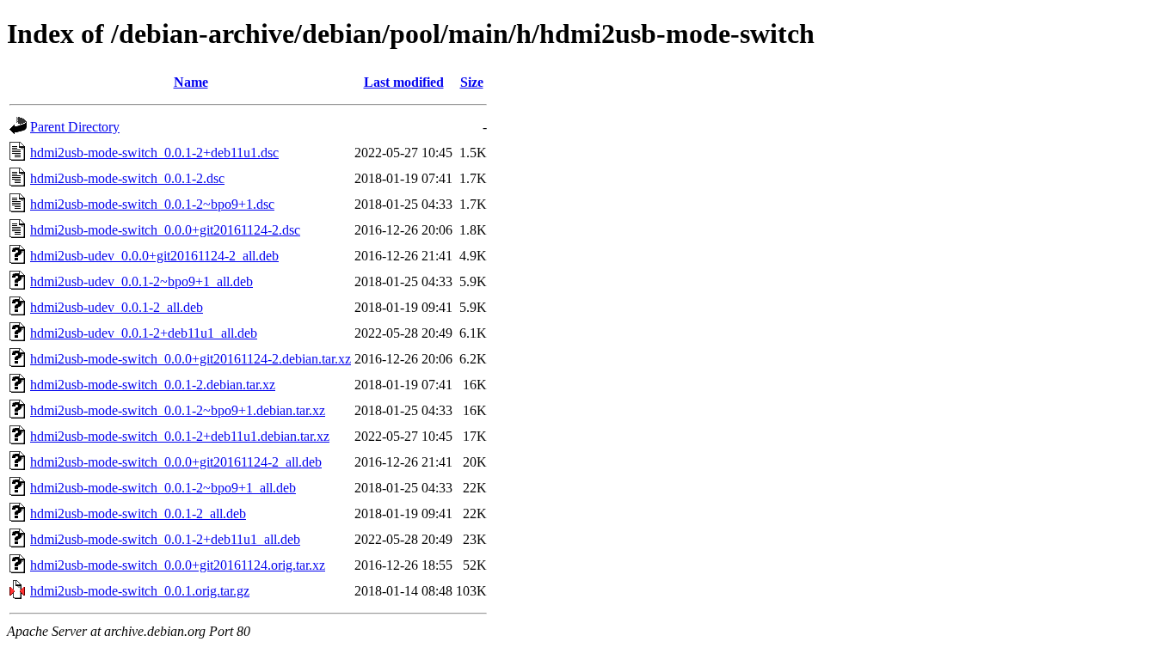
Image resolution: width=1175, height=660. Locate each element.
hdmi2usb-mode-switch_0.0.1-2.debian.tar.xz (152, 384)
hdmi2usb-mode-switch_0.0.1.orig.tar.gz (139, 591)
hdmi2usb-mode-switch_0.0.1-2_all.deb (138, 513)
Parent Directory (75, 126)
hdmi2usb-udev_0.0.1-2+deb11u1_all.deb (143, 333)
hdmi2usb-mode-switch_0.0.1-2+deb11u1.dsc (154, 152)
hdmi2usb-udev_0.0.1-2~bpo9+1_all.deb (141, 281)
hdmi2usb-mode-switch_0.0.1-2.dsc (127, 178)
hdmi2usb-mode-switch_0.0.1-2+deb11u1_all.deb (165, 539)
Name (191, 82)
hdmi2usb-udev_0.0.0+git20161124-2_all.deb (154, 255)
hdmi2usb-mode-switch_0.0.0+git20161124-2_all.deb (176, 462)
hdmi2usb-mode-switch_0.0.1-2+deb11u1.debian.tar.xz (179, 436)
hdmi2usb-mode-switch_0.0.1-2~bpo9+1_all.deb (163, 487)
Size (471, 82)
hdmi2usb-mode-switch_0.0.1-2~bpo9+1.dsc (152, 204)
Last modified (404, 82)
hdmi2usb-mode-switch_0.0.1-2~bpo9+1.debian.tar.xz (177, 410)
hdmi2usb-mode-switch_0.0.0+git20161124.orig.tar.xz (177, 565)
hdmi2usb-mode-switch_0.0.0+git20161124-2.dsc (165, 230)
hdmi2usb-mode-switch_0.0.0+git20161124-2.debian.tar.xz (190, 358)
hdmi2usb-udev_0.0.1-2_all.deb (116, 307)
